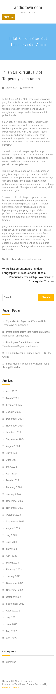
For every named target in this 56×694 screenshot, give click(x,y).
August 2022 (13, 610)
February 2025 (14, 405)
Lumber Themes (10, 687)
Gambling (11, 259)
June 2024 (12, 459)
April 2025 (11, 391)
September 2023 (15, 521)
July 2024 (11, 453)
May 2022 (11, 631)
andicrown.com (28, 7)
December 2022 (15, 583)
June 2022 (12, 624)
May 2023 (11, 548)
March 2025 (12, 398)
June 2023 (12, 542)
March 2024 (12, 480)
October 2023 (13, 514)
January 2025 (13, 411)
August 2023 (13, 528)
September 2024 (15, 439)
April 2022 (11, 638)
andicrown (28, 87)
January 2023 (13, 576)
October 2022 (13, 596)
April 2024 (11, 473)
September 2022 (15, 603)
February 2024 (14, 487)
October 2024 (13, 432)
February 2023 (14, 569)
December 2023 (15, 501)
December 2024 (15, 418)
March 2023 (12, 562)
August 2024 (13, 446)
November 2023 (15, 507)
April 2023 (11, 555)
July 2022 (11, 617)
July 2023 (11, 535)
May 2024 (11, 466)
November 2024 (15, 425)
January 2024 (13, 494)
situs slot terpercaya (32, 259)
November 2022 (15, 590)
